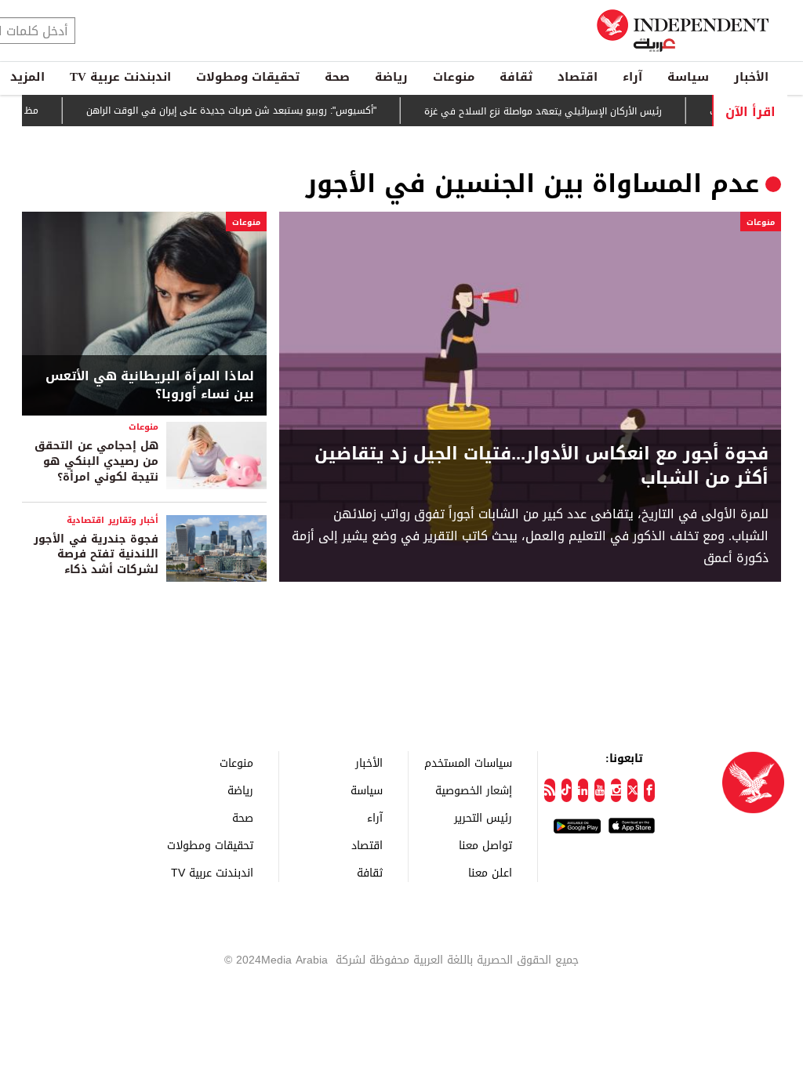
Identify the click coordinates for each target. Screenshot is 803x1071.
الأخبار (751, 77)
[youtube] (599, 790)
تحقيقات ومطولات (248, 77)
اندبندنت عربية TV (120, 77)
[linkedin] (583, 790)
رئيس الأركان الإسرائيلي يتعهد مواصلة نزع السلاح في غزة (556, 111)
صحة (337, 77)
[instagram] (616, 790)
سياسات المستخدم (468, 762)
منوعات (453, 77)
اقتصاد (578, 77)
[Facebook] (649, 790)
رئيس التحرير (483, 817)
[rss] (549, 790)
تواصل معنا (485, 845)
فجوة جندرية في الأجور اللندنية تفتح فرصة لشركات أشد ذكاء (96, 554)
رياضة (391, 77)
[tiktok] (566, 790)
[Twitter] (632, 790)
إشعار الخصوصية (473, 790)
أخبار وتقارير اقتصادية (112, 520)
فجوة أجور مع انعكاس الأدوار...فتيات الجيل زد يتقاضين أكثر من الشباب (541, 466)
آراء (632, 77)
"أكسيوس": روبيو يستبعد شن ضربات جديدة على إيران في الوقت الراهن (245, 110)
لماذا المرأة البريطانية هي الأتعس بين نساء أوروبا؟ (149, 385)
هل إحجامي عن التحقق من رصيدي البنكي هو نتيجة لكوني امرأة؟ (96, 461)
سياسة (688, 77)
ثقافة (516, 77)
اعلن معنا (490, 872)
